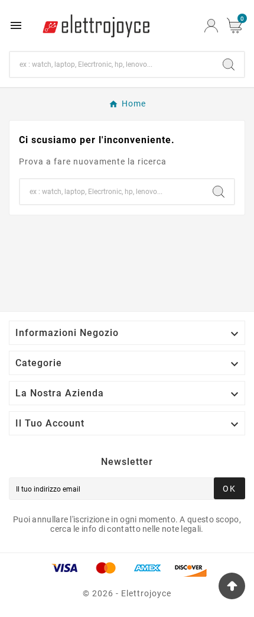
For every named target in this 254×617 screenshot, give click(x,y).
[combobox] (111, 64)
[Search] (229, 64)
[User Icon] (211, 26)
